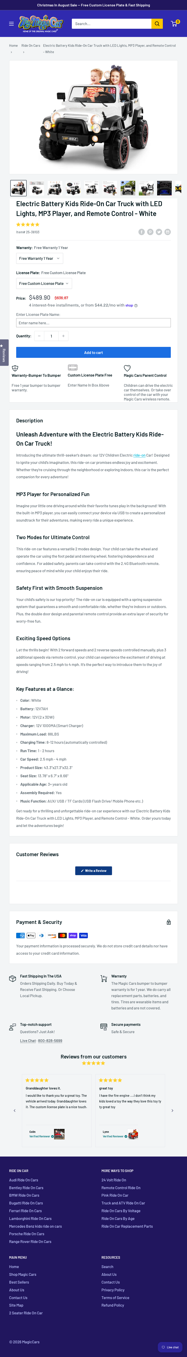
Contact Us (18, 1297)
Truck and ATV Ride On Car (123, 1203)
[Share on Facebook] (141, 231)
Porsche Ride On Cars (26, 1233)
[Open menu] (11, 24)
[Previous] (14, 1110)
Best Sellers (19, 1282)
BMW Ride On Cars (24, 1195)
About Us (16, 1289)
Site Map (16, 1305)
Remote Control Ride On (120, 1187)
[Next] (172, 1110)
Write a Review (98, 871)
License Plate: (51, 272)
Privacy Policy (113, 1289)
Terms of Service (115, 1297)
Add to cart (93, 352)
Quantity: (23, 335)
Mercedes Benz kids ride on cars (35, 1226)
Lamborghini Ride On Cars (30, 1218)
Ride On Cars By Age (118, 1218)
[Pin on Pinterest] (150, 231)
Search (107, 1266)
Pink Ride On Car (114, 1195)
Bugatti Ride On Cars (26, 1203)
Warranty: (42, 247)
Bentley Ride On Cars (26, 1187)
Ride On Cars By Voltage (120, 1210)
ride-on (139, 455)
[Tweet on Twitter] (159, 231)
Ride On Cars (30, 45)
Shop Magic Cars (22, 1274)
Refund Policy (112, 1305)
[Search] (157, 24)
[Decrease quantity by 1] (39, 336)
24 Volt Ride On (113, 1180)
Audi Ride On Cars (23, 1180)
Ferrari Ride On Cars (25, 1210)
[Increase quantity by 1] (63, 336)
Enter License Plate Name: (38, 314)
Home (13, 45)
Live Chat (28, 1040)
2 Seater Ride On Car (26, 1312)
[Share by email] (167, 231)
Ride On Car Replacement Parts (127, 1226)
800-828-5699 (50, 1040)
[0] (174, 23)
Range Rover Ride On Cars (30, 1241)
